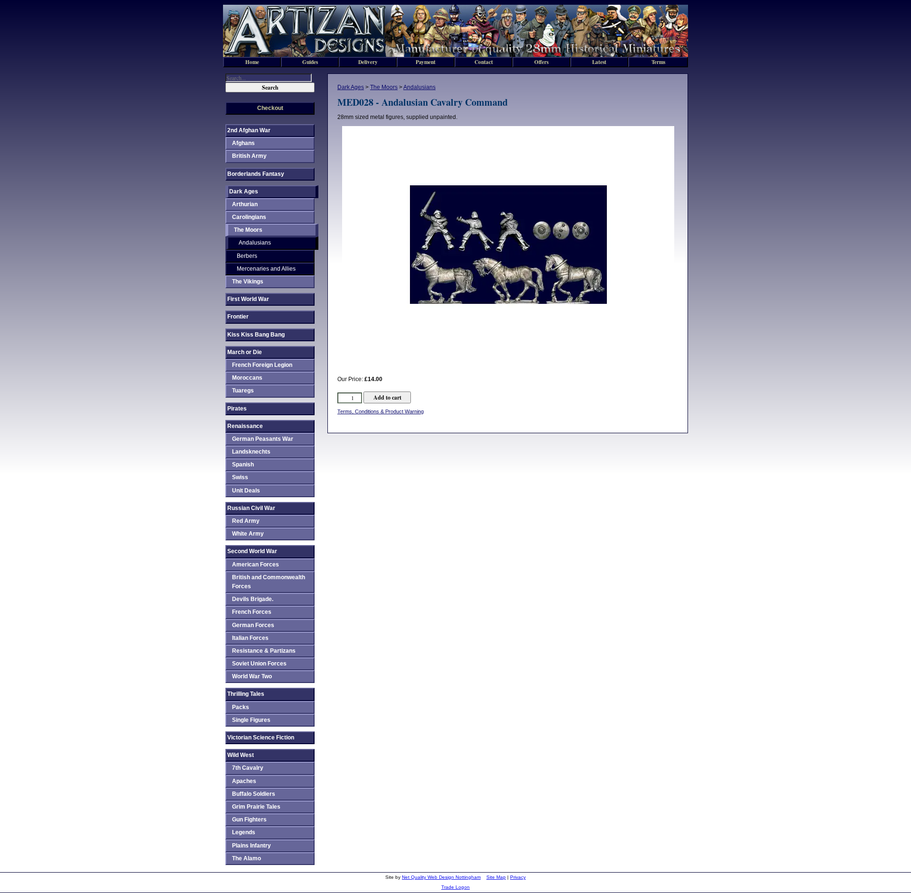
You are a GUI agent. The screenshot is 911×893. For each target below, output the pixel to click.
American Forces (255, 564)
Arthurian (245, 204)
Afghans (243, 143)
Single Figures (251, 720)
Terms (658, 62)
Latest (599, 62)
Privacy (518, 877)
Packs (240, 707)
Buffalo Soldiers (253, 794)
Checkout (270, 108)
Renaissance (245, 426)
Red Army (246, 521)
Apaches (244, 781)
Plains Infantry (251, 845)
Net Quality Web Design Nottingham (441, 877)
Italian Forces (250, 638)
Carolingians (249, 217)
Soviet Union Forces (259, 663)
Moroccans (247, 377)
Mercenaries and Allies (266, 268)
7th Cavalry (247, 768)
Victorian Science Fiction (260, 737)
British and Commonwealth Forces (268, 582)
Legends (243, 832)
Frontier (238, 316)
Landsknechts (251, 451)
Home (252, 62)
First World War (248, 299)
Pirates (237, 408)
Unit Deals (246, 490)
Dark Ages (350, 87)
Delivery (368, 62)
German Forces (253, 625)
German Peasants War (262, 439)
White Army (248, 533)
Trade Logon (455, 887)
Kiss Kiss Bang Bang (256, 334)
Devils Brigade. (252, 599)
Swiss (240, 477)
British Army (249, 156)
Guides (310, 62)
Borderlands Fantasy (255, 174)
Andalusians (419, 87)
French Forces (251, 612)
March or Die (244, 352)
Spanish (243, 464)
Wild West (240, 755)
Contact (483, 62)
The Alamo (246, 858)
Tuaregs (243, 390)
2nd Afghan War (248, 130)
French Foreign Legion (262, 365)
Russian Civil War (251, 508)
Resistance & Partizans (264, 650)
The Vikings (247, 281)
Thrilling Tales (245, 694)
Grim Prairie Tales (256, 806)
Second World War (252, 551)
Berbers (247, 256)
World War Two (252, 676)
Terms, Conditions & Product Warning (380, 411)
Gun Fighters (249, 819)
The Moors (384, 87)
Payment (426, 62)
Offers (541, 62)
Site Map (496, 877)
